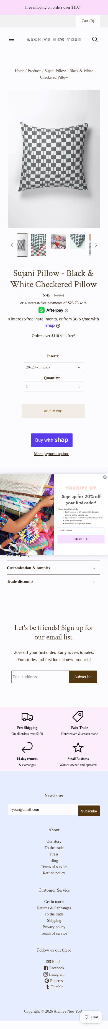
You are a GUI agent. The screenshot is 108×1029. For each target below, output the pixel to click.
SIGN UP (81, 539)
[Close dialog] (105, 477)
